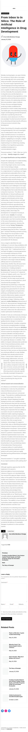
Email (12, 604)
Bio (4, 531)
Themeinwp (9, 729)
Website (21, 604)
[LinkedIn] (2, 711)
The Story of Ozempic (15, 668)
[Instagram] (6, 711)
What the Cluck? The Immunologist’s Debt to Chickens (15, 646)
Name (3, 604)
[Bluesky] (9, 711)
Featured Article (5, 13)
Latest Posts (11, 531)
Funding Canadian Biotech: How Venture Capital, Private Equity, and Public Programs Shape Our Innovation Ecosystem (17, 682)
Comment (4, 582)
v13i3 (8, 544)
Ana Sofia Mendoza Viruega (12, 37)
